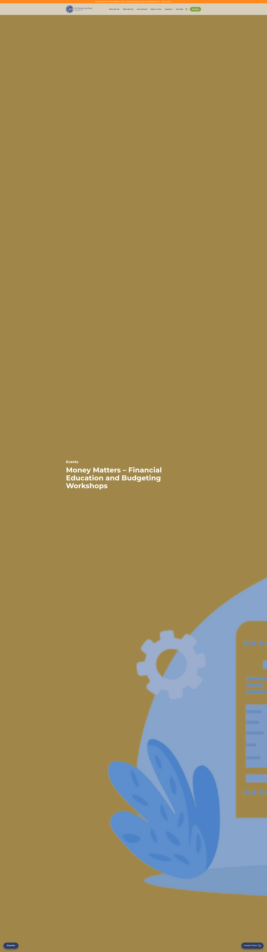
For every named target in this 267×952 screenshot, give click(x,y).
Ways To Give (156, 9)
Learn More (166, 2)
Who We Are (114, 9)
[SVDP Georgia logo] (79, 9)
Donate (195, 9)
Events (72, 462)
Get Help (179, 9)
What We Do (128, 9)
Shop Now (11, 945)
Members (169, 9)
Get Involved (142, 9)
